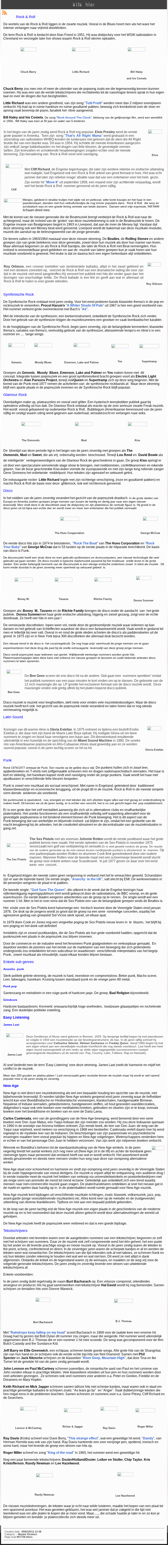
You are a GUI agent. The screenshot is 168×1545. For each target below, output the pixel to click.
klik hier (84, 4)
